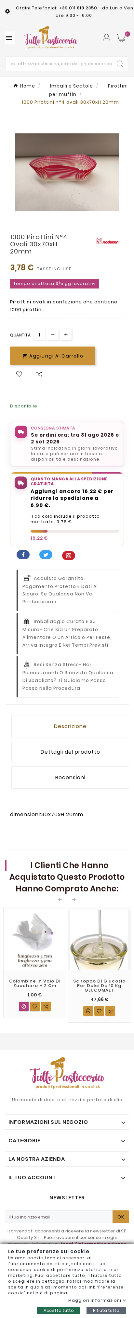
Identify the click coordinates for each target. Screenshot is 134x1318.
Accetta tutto (59, 1310)
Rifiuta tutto (106, 1310)
